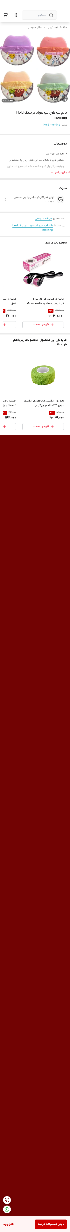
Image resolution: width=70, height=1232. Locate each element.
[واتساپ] (7, 1209)
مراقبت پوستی (35, 27)
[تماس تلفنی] (7, 1200)
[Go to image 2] (8, 100)
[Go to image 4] (3, 100)
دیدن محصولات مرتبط (51, 1224)
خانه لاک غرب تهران (57, 27)
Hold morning (52, 125)
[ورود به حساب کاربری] (16, 15)
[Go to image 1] (11, 100)
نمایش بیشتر (62, 172)
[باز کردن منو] (64, 15)
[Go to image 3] (5, 100)
